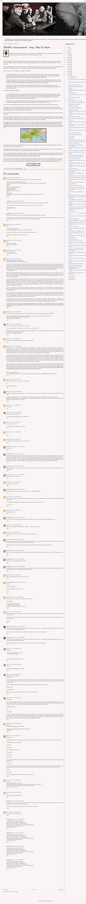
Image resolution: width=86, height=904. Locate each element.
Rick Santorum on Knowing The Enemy (76, 155)
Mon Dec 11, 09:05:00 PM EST (18, 539)
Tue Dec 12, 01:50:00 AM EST (19, 626)
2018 (68, 54)
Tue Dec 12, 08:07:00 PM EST (18, 846)
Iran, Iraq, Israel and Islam (73, 143)
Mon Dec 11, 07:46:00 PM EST (15, 431)
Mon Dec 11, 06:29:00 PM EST (18, 213)
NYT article (12, 70)
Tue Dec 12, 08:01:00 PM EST (18, 832)
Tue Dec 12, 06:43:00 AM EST (15, 674)
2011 (68, 66)
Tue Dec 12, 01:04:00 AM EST (17, 597)
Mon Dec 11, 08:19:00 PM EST (18, 466)
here (13, 544)
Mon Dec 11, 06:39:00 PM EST (15, 224)
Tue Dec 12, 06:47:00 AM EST (15, 723)
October (70, 277)
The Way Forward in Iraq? (73, 226)
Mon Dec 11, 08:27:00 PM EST (18, 489)
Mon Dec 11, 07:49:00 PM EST (15, 439)
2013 (68, 62)
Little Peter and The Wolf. (73, 106)
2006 (68, 74)
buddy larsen (9, 446)
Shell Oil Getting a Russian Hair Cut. (75, 134)
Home (33, 889)
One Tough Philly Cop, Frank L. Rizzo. (75, 199)
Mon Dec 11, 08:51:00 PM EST (15, 532)
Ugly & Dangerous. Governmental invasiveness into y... (75, 268)
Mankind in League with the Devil (74, 185)
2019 (68, 52)
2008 (68, 71)
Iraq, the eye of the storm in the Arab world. (77, 235)
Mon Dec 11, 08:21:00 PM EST (18, 474)
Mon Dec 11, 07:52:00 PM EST (18, 446)
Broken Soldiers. (71, 136)
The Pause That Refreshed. (73, 218)
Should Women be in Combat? (74, 104)
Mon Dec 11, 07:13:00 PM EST (15, 323)
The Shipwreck (71, 138)
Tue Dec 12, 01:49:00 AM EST (15, 611)
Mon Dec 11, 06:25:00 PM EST (18, 201)
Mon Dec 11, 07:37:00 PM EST (15, 412)
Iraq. (69, 193)
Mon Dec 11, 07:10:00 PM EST (15, 258)
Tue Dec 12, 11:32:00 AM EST (15, 811)
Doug (7, 177)
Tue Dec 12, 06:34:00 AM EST (15, 664)
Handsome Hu (9, 626)
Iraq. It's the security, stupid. (73, 158)
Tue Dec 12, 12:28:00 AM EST (20, 582)
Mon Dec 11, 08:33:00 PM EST (15, 510)
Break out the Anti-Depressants (74, 132)
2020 (68, 50)
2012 (68, 64)
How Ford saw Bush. (72, 92)
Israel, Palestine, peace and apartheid (75, 182)
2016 (68, 57)
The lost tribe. (71, 120)
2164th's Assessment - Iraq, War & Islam (76, 187)
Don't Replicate (9, 504)
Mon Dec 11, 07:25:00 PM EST (15, 338)
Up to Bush (8, 620)
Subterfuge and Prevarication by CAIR (75, 263)
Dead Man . (70, 88)
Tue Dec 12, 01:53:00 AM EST (19, 637)
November (71, 275)
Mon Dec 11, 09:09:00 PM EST (18, 550)
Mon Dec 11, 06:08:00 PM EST (15, 177)
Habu (7, 323)
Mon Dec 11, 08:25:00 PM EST (15, 482)
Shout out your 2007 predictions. (74, 84)
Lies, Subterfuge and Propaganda (75, 265)
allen (7, 811)
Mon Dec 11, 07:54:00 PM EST (18, 453)
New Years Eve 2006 (72, 77)
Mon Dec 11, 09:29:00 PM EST (18, 559)
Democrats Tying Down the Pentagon (75, 191)
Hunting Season (71, 237)
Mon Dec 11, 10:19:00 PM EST (18, 566)
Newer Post (6, 889)
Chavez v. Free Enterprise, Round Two (76, 248)
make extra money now (11, 827)
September (71, 279)
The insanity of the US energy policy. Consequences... (75, 145)
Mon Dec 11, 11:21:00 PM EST (15, 574)
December (71, 76)
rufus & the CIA (9, 448)
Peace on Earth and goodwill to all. (75, 107)
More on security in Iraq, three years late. (76, 139)
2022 (68, 47)
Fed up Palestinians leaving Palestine (75, 156)
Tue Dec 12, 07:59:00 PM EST (18, 819)
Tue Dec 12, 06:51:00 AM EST (15, 792)
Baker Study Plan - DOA (73, 239)
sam (7, 338)
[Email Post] (25, 168)
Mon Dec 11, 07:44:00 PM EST (15, 422)
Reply (7, 197)
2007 (68, 73)
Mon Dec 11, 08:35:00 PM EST (18, 517)
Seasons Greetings (72, 183)
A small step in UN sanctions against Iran (76, 118)
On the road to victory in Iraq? (74, 116)
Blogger (51, 900)
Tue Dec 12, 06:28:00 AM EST (15, 648)
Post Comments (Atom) (13, 891)
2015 (68, 59)
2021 (68, 48)
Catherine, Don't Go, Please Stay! (75, 240)
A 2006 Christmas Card (73, 109)
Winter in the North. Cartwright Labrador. (76, 231)
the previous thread (32, 53)
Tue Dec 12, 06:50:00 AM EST (15, 780)
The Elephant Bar (22, 7)
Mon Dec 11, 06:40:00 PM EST (15, 240)
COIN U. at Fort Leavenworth (74, 97)
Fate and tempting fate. (73, 168)
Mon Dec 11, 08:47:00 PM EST (15, 524)
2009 (68, 69)
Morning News (71, 99)
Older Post (61, 889)
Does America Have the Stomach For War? (76, 222)
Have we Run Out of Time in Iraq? (75, 100)
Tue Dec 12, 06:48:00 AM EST (15, 735)
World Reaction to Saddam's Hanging (75, 86)
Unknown (8, 597)
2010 (68, 67)
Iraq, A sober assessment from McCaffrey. (76, 102)
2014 (68, 60)
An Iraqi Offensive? (72, 211)
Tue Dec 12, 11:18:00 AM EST (18, 800)
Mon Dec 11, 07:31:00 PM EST (15, 379)
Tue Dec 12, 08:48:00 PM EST (18, 859)
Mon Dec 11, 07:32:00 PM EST (15, 405)
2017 (68, 55)
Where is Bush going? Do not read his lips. (76, 175)
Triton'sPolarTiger (10, 582)
